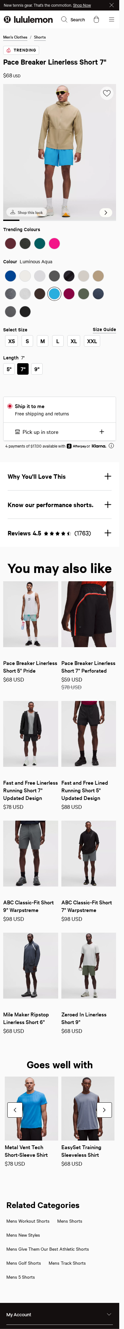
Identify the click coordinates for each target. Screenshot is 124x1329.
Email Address (32, 678)
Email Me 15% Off (39, 729)
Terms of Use (48, 707)
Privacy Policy (26, 713)
